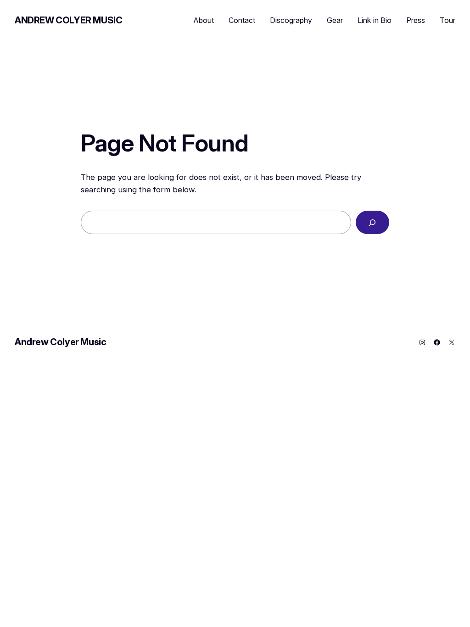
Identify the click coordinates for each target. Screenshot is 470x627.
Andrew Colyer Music (68, 20)
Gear (335, 20)
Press (415, 20)
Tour (447, 20)
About (204, 20)
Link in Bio (375, 20)
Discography (291, 20)
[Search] (372, 222)
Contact (242, 20)
